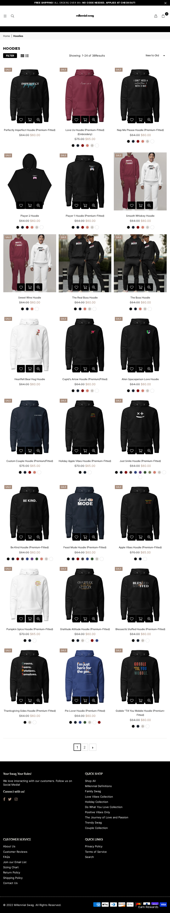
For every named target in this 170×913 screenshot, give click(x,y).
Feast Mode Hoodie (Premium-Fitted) (84, 547)
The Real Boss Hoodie (85, 297)
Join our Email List (15, 862)
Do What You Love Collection (104, 807)
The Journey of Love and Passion (106, 817)
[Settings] (155, 16)
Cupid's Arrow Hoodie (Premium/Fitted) (84, 379)
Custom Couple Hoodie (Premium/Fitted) (29, 461)
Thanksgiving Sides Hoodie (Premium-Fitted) (30, 710)
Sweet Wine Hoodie (29, 297)
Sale (8, 69)
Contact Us (10, 883)
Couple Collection (96, 828)
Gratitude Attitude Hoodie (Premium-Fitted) (85, 629)
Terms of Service (96, 851)
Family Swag (93, 791)
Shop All (90, 781)
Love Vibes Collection (99, 796)
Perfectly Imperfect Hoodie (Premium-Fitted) (29, 130)
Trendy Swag (93, 822)
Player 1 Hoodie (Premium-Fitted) (85, 215)
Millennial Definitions (98, 786)
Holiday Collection (96, 801)
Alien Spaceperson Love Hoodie (140, 379)
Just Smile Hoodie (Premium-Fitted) (140, 461)
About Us (9, 846)
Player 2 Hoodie (30, 215)
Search (89, 857)
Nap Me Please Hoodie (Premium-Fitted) (140, 130)
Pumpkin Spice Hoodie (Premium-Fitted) (29, 629)
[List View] (27, 55)
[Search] (12, 16)
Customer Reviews (15, 851)
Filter (10, 55)
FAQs (6, 857)
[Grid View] (22, 55)
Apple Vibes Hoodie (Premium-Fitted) (140, 547)
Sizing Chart (11, 867)
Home (6, 35)
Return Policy (11, 872)
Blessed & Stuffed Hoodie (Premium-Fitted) (140, 629)
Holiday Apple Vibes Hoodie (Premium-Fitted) (85, 461)
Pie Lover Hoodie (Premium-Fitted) (85, 710)
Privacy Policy (93, 846)
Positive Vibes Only (97, 812)
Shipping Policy (13, 877)
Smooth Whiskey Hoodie (140, 215)
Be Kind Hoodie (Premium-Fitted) (30, 547)
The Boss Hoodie (140, 297)
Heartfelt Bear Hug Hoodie (30, 379)
